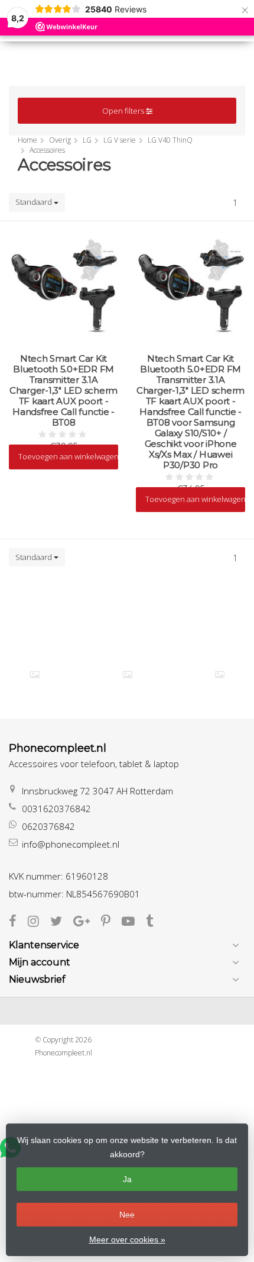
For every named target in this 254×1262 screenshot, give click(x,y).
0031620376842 (56, 808)
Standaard (34, 202)
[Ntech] (220, 674)
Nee (127, 1214)
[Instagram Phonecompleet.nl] (39, 922)
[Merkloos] (127, 674)
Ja (127, 1179)
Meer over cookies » (127, 1239)
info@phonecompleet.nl (70, 844)
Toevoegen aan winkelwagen (68, 456)
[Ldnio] (34, 674)
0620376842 (48, 826)
